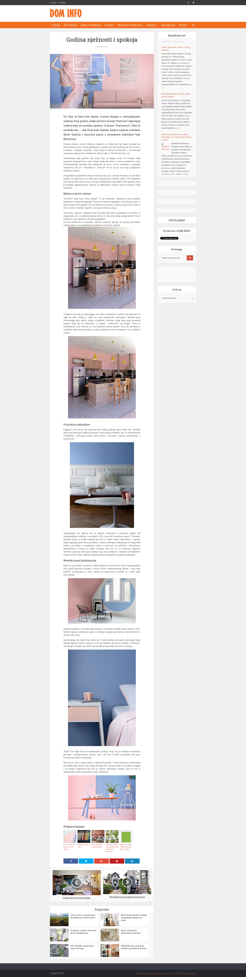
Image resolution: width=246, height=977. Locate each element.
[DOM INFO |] (66, 13)
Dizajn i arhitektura (91, 25)
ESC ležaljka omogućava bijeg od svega (82, 947)
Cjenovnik (176, 973)
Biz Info (183, 25)
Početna (56, 25)
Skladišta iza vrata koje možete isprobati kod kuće (133, 947)
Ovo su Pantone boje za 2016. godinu (69, 846)
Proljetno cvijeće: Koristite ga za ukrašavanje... (83, 931)
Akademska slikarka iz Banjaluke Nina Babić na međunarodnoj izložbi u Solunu (176, 134)
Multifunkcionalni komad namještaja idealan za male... (134, 917)
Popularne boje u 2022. (84, 845)
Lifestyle (150, 25)
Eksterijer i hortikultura (130, 25)
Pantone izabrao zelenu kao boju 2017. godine (126, 846)
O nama (53, 2)
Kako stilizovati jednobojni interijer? (131, 931)
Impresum (167, 973)
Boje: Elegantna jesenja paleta (97, 845)
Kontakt (62, 2)
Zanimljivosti (168, 25)
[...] (162, 84)
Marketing (185, 973)
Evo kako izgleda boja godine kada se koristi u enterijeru (112, 848)
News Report (70, 25)
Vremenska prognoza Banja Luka (149, 973)
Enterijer (109, 25)
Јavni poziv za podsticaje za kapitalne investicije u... (83, 916)
